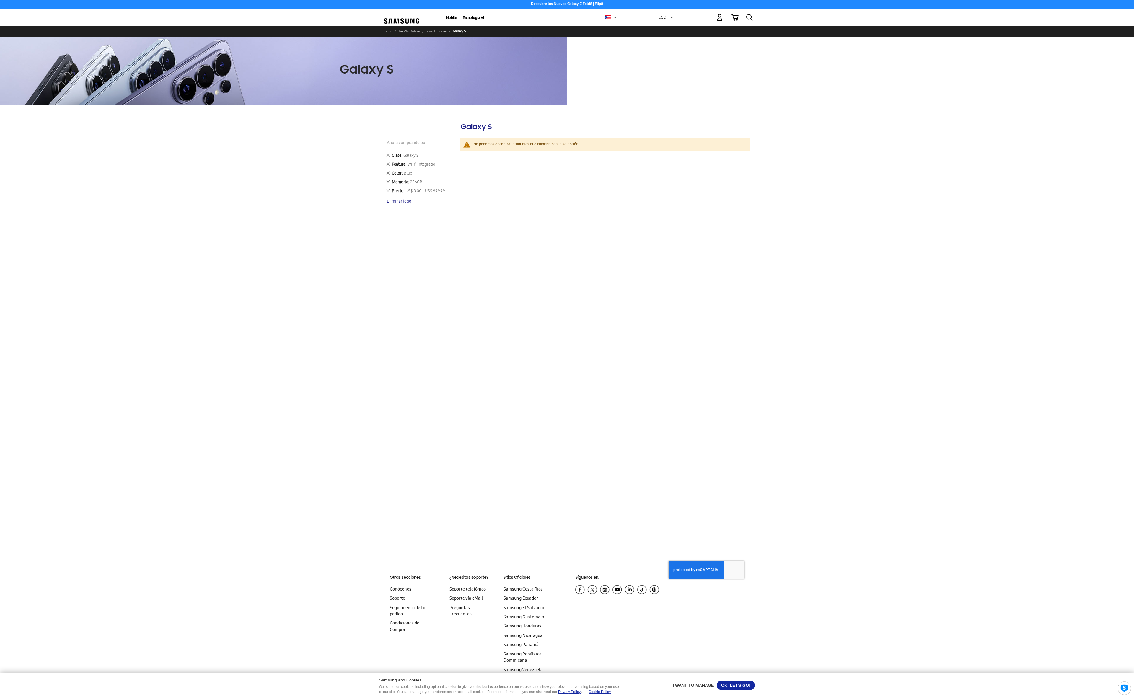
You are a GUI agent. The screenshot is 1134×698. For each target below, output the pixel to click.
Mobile (451, 18)
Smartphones (436, 31)
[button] (615, 17)
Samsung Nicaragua (523, 636)
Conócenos (400, 589)
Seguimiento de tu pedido (407, 611)
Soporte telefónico (467, 589)
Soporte (397, 598)
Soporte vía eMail (466, 598)
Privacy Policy (569, 692)
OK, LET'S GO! (735, 685)
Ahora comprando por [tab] (407, 143)
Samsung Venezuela (523, 670)
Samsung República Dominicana (523, 657)
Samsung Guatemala (524, 617)
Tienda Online (409, 31)
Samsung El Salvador (524, 608)
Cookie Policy (600, 692)
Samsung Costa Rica (523, 589)
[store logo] (401, 14)
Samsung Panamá (521, 645)
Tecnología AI (473, 18)
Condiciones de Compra (404, 626)
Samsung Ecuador (521, 598)
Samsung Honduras (522, 626)
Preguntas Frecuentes (460, 611)
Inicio (388, 31)
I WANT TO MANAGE (693, 685)
